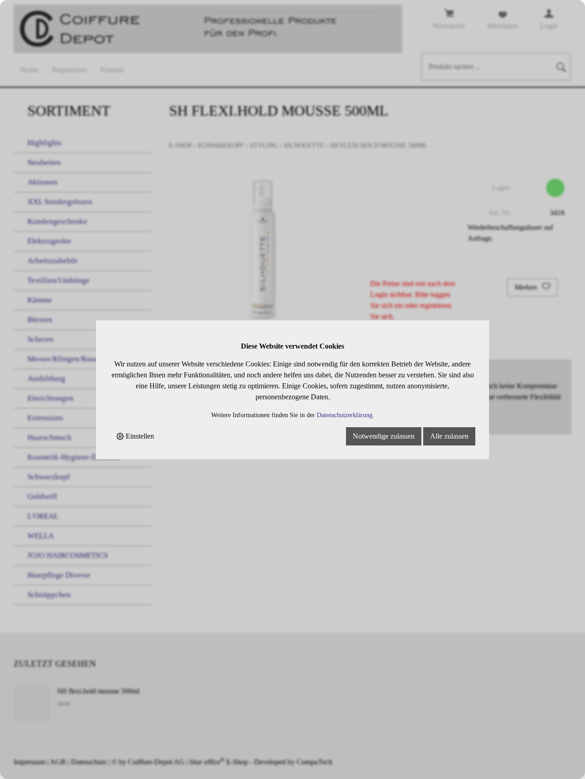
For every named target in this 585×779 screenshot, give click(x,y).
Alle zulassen (449, 436)
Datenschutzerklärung (344, 415)
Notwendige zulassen (384, 436)
